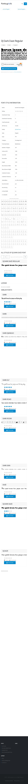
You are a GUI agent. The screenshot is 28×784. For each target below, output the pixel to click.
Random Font (4, 750)
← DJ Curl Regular (6, 9)
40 (5, 257)
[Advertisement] (14, 25)
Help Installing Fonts (6, 760)
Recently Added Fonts (6, 748)
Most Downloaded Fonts (7, 752)
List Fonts (4, 746)
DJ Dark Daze (18, 129)
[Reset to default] (25, 257)
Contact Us (4, 762)
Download (10, 275)
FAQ (3, 758)
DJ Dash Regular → (22, 9)
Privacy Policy (17, 780)
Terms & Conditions (9, 780)
